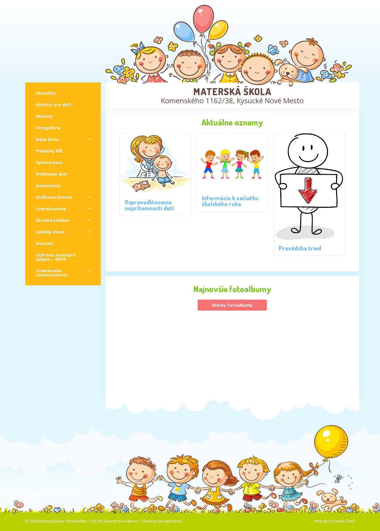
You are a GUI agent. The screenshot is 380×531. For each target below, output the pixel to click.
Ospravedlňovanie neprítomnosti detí (149, 205)
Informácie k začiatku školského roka (230, 201)
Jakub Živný (345, 521)
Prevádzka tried (300, 248)
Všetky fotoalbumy (232, 305)
